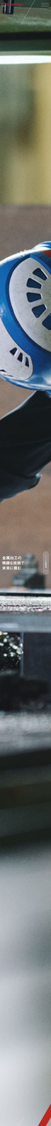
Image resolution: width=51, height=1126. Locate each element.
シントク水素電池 (46, 561)
